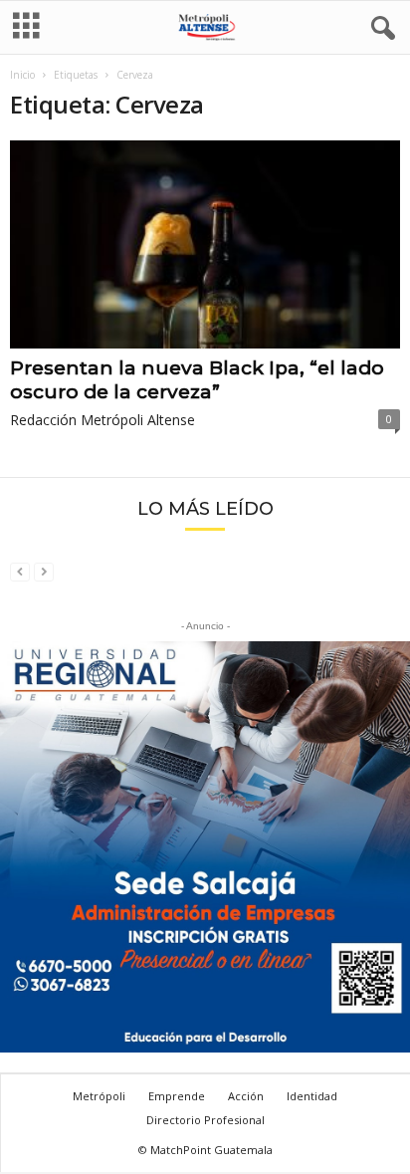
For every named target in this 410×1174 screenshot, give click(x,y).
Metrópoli (99, 1095)
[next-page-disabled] (44, 571)
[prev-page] (20, 571)
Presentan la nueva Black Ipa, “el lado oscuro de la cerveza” (197, 379)
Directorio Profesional (205, 1119)
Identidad (312, 1095)
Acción (246, 1095)
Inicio (22, 75)
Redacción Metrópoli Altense (102, 419)
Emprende (176, 1095)
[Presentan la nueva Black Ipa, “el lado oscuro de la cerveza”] (205, 244)
